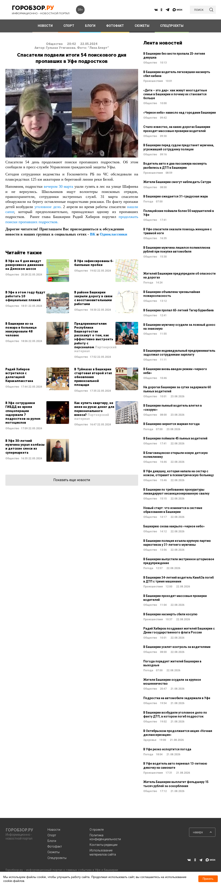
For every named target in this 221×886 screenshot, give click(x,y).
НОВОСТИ (45, 25)
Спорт (51, 835)
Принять (208, 878)
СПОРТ (68, 25)
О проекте (97, 829)
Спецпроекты (56, 858)
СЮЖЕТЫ (142, 25)
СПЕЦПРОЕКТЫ (171, 25)
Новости (53, 829)
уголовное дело (48, 207)
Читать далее (37, 270)
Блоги (51, 841)
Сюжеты (53, 852)
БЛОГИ (90, 25)
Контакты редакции (103, 844)
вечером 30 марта (58, 186)
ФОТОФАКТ (115, 25)
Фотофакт (54, 846)
